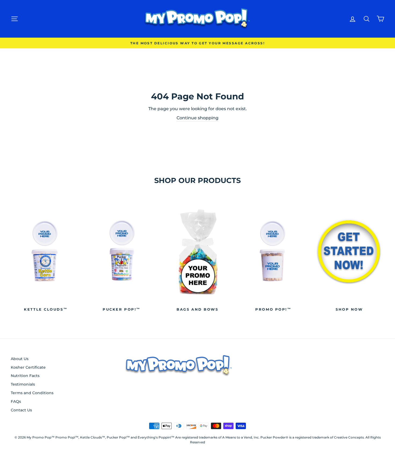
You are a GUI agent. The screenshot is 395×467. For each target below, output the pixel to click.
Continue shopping (197, 117)
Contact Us (21, 410)
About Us (19, 359)
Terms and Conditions (32, 393)
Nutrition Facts (25, 375)
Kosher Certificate (28, 367)
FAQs (16, 401)
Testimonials (23, 384)
